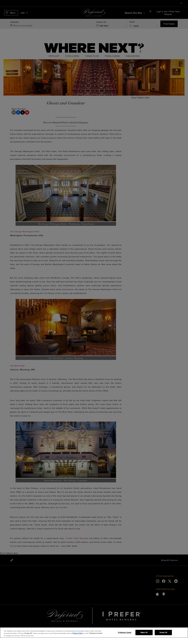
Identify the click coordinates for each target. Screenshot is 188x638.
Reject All (144, 632)
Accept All (163, 632)
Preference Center (124, 632)
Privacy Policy (77, 633)
